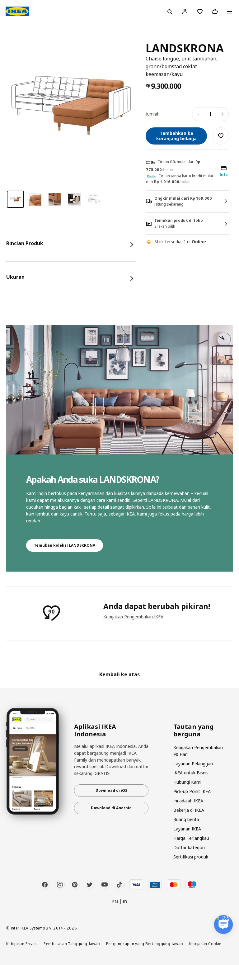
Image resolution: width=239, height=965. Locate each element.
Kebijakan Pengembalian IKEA (133, 617)
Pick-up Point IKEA (192, 791)
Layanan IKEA (187, 829)
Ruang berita (186, 819)
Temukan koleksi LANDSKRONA (64, 545)
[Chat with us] (223, 924)
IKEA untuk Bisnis (191, 773)
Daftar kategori (189, 847)
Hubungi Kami (187, 782)
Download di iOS (111, 790)
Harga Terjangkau (191, 838)
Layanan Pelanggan (193, 764)
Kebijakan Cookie (205, 943)
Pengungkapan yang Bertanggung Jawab (144, 943)
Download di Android (111, 808)
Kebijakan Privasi (22, 943)
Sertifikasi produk (190, 857)
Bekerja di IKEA (188, 810)
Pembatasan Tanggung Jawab (72, 943)
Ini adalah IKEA (188, 801)
